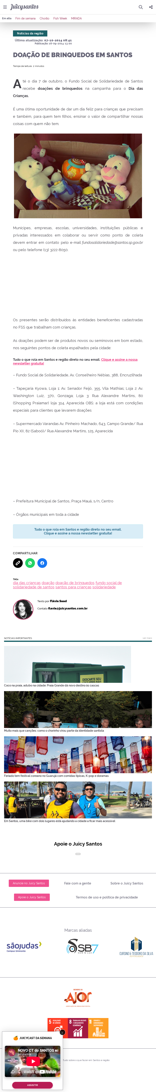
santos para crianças (73, 587)
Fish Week (60, 18)
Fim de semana (25, 18)
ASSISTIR (32, 1085)
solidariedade (104, 587)
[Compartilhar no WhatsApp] (30, 563)
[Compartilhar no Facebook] (42, 563)
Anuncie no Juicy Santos (29, 883)
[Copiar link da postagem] (18, 563)
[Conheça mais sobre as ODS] (78, 1028)
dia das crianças (27, 583)
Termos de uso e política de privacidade (107, 897)
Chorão (44, 18)
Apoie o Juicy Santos (32, 897)
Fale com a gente (77, 883)
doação (48, 583)
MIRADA (76, 18)
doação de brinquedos (74, 583)
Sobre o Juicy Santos (126, 883)
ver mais (147, 638)
